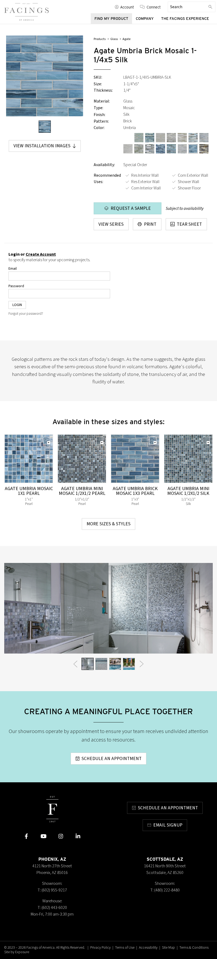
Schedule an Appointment (112, 758)
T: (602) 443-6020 (52, 908)
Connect (154, 7)
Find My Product (111, 18)
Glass (114, 39)
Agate (126, 39)
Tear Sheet (189, 224)
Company (145, 18)
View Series (111, 224)
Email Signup (167, 825)
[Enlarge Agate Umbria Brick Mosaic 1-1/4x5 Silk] (44, 76)
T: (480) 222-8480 (165, 890)
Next (141, 664)
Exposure (22, 952)
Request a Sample (131, 208)
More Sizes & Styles (108, 524)
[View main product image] (45, 127)
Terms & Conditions (194, 947)
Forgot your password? (25, 313)
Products (100, 39)
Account (127, 7)
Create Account (41, 254)
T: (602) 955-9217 (52, 890)
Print (150, 224)
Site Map (168, 947)
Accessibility (148, 947)
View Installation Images (41, 146)
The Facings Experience (185, 18)
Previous (75, 664)
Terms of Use (124, 947)
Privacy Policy (100, 947)
